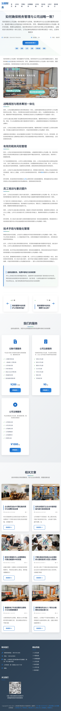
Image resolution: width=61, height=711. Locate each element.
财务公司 (38, 707)
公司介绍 (50, 5)
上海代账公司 (17, 707)
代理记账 (23, 5)
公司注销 (37, 5)
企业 (8, 61)
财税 (44, 48)
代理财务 (49, 707)
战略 (22, 48)
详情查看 (14, 390)
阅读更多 (8, 527)
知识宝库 (43, 5)
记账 (32, 48)
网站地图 (51, 706)
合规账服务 (30, 5)
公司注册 (17, 5)
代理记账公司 (31, 707)
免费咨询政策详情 (30, 43)
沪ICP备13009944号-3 (42, 706)
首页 (11, 5)
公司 (27, 48)
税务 (17, 48)
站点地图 (57, 706)
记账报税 (44, 707)
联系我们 (56, 5)
